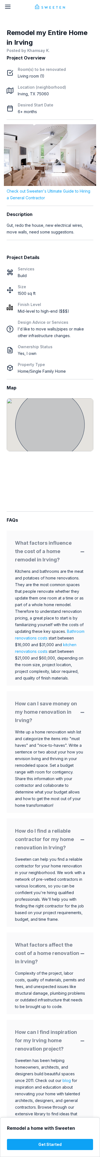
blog (66, 1080)
